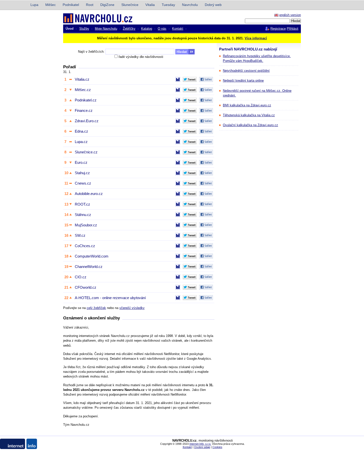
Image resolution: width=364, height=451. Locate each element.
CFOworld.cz (85, 287)
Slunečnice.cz (86, 152)
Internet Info (13, 5)
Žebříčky (129, 28)
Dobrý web (213, 5)
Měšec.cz (83, 90)
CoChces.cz (85, 246)
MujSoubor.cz (86, 225)
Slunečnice (129, 5)
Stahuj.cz (82, 173)
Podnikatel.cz (86, 100)
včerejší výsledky (132, 308)
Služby (84, 28)
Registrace (278, 28)
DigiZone (107, 5)
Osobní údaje (202, 447)
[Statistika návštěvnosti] (177, 79)
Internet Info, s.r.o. (200, 443)
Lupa (34, 5)
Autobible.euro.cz (89, 193)
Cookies (217, 447)
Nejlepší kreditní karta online (243, 80)
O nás (162, 28)
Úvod (70, 28)
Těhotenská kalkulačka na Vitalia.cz (249, 115)
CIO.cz (80, 277)
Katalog (146, 28)
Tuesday (168, 5)
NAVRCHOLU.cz (86, 18)
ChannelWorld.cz (89, 266)
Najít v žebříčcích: (91, 51)
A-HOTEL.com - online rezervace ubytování (110, 298)
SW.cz (80, 235)
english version (290, 15)
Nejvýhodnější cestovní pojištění (246, 70)
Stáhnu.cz (83, 215)
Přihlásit (292, 28)
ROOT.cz (82, 204)
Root (89, 5)
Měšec (50, 5)
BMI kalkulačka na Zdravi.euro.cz (247, 105)
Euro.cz (81, 162)
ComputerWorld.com (91, 256)
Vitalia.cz (82, 79)
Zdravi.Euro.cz (87, 121)
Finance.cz (84, 110)
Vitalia (150, 5)
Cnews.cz (83, 183)
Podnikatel (71, 5)
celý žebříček (96, 308)
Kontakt (177, 28)
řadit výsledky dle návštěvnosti (141, 57)
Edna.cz (81, 131)
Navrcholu (190, 5)
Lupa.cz (81, 142)
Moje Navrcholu (106, 28)
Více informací (256, 38)
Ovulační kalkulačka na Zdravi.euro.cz (250, 125)
